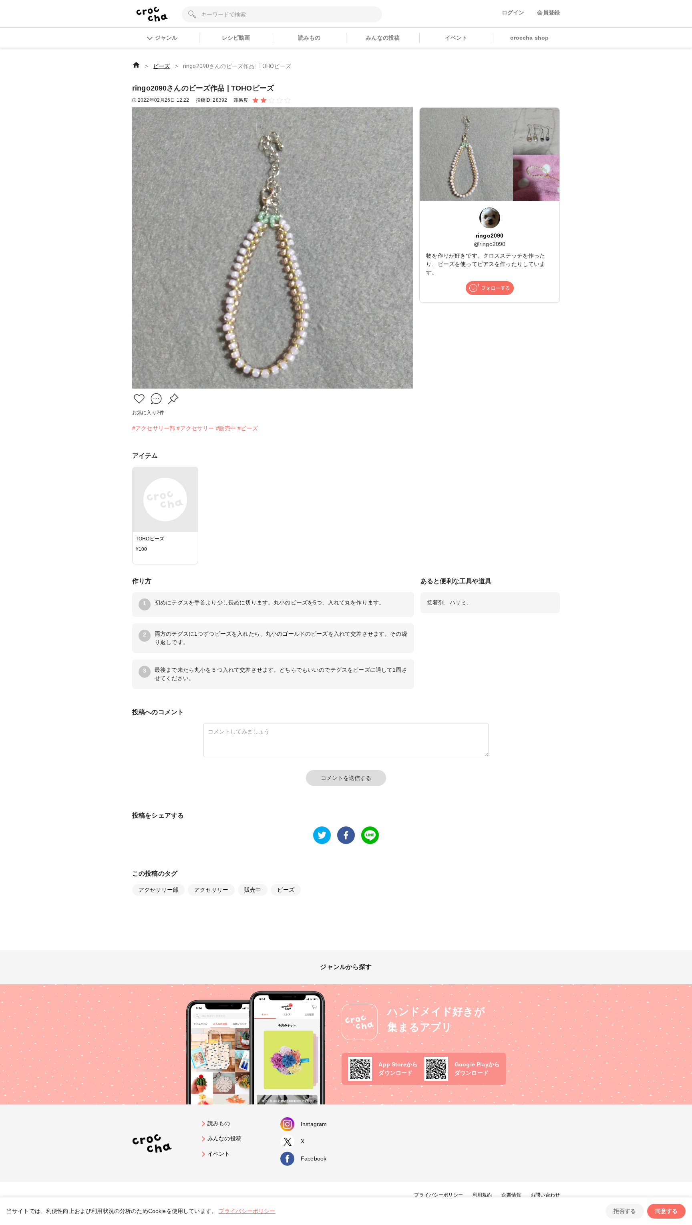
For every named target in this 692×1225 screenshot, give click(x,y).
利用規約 (482, 1195)
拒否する (625, 1211)
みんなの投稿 (383, 37)
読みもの (309, 37)
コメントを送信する (346, 778)
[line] (370, 835)
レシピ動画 (236, 37)
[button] (139, 399)
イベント (456, 37)
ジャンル (166, 37)
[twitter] (322, 835)
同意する (666, 1211)
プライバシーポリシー (438, 1195)
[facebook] (346, 835)
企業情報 (511, 1195)
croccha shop (529, 37)
